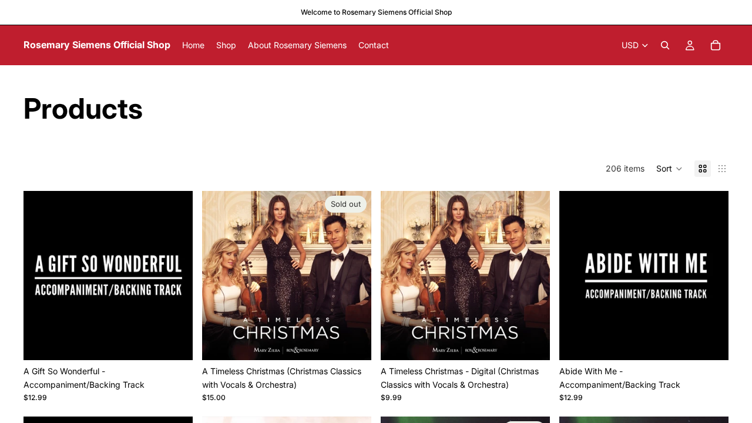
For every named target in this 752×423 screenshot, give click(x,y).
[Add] (174, 342)
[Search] (665, 45)
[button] (669, 169)
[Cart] (715, 45)
